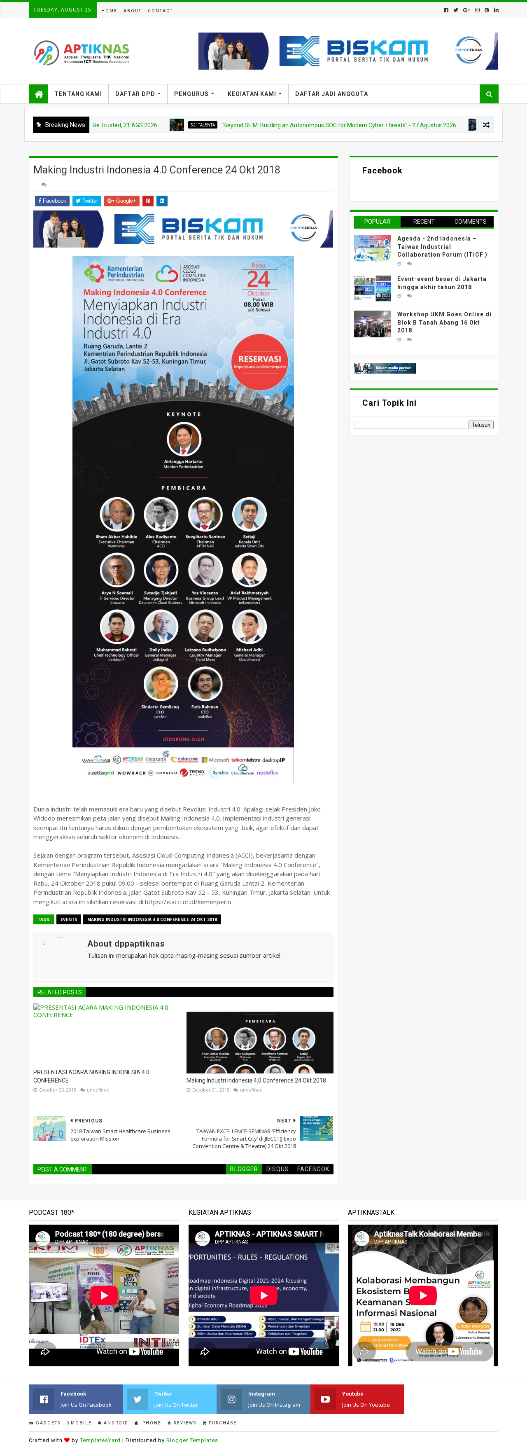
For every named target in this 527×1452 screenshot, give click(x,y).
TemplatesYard (100, 1440)
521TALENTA (165, 125)
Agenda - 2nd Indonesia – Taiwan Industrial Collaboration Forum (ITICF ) (442, 246)
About (133, 11)
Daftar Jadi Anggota (331, 94)
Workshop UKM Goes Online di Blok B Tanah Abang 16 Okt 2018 (444, 322)
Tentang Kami (78, 94)
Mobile (80, 1423)
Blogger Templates (192, 1440)
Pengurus (191, 94)
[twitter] (456, 10)
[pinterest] (487, 10)
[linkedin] (495, 10)
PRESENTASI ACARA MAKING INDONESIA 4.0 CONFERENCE (91, 1076)
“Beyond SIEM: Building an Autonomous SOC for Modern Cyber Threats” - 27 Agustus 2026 (301, 125)
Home (109, 11)
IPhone (150, 1423)
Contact (160, 11)
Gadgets (47, 1423)
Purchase (222, 1423)
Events (69, 919)
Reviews (184, 1423)
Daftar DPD (135, 94)
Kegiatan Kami (252, 94)
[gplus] (467, 10)
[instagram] (477, 10)
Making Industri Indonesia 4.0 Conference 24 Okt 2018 (152, 919)
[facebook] (446, 10)
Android (115, 1423)
